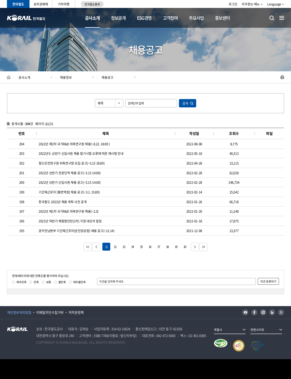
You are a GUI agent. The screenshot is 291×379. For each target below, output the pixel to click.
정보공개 (118, 17)
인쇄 (282, 77)
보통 (48, 282)
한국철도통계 (92, 4)
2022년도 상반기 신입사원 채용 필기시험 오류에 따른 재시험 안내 (81, 153)
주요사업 (196, 17)
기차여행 (63, 4)
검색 (185, 103)
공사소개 (92, 17)
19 (176, 246)
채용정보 (66, 77)
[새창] (245, 312)
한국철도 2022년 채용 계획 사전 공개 (63, 201)
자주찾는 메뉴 (251, 4)
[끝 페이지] (203, 247)
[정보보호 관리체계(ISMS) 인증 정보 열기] (257, 346)
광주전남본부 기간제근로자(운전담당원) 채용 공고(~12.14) (76, 230)
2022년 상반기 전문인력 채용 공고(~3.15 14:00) (70, 172)
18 (167, 246)
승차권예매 (41, 4)
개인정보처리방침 (19, 312)
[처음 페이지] (87, 247)
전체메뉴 (281, 18)
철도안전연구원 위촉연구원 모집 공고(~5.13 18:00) (72, 163)
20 (185, 246)
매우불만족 (79, 282)
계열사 (218, 329)
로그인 (233, 4)
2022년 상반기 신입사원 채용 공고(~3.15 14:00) (70, 182)
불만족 (62, 282)
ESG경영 (144, 17)
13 (124, 246)
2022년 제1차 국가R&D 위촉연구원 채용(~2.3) (68, 211)
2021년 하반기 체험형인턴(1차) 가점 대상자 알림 (70, 221)
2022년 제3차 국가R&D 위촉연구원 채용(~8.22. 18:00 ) (74, 143)
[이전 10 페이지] (96, 247)
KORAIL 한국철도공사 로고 (26, 18)
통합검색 (271, 18)
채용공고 (107, 77)
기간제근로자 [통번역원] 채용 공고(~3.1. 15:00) (69, 192)
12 (115, 246)
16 (150, 246)
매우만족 (21, 282)
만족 (36, 282)
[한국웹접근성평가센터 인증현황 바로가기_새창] (221, 346)
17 (158, 246)
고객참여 (170, 17)
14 (132, 246)
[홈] (8, 77)
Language (274, 4)
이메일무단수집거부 (50, 312)
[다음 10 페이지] (195, 247)
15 (141, 246)
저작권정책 (76, 312)
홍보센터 (222, 17)
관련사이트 (257, 329)
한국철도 (18, 4)
